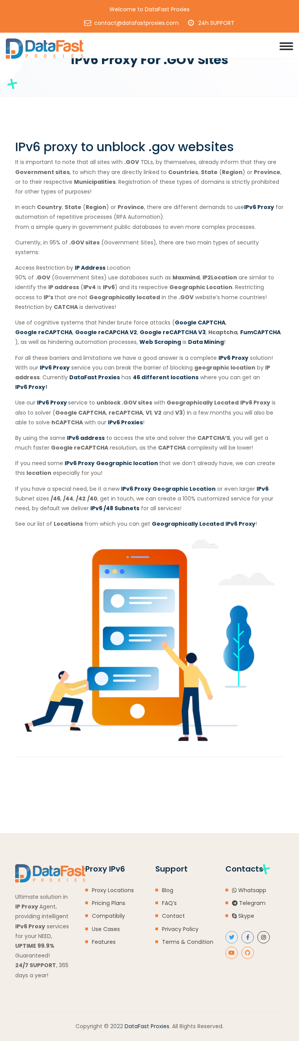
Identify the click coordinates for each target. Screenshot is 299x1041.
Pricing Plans (108, 903)
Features (104, 942)
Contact (173, 916)
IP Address (90, 268)
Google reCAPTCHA (43, 332)
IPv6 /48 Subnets (114, 508)
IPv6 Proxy (233, 358)
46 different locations (166, 377)
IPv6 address (86, 438)
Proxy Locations (113, 890)
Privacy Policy (180, 929)
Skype (245, 916)
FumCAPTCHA (260, 332)
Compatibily (108, 916)
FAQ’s (169, 903)
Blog (167, 890)
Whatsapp (251, 890)
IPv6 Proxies (125, 422)
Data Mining (206, 342)
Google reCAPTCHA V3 (173, 332)
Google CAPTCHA (200, 322)
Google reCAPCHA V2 (106, 332)
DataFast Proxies (94, 377)
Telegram (251, 903)
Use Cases (106, 929)
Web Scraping (160, 342)
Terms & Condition (187, 942)
